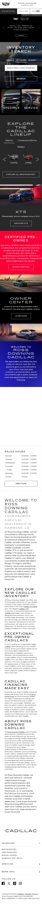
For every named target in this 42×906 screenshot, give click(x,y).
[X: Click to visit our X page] (10, 883)
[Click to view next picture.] (39, 27)
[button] (8, 11)
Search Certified (21, 267)
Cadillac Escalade (30, 607)
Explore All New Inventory (21, 174)
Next (37, 159)
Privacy (35, 894)
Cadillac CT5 (9, 613)
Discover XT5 (21, 223)
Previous (4, 159)
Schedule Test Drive (12, 858)
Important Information (31, 15)
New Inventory (9, 849)
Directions (23, 11)
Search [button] (21, 79)
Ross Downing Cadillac (16, 732)
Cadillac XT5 (24, 609)
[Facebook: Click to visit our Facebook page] (4, 883)
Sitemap (28, 894)
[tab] (10, 60)
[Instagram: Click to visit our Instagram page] (21, 883)
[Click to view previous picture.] (3, 27)
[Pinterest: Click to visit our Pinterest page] (15, 883)
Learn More (21, 316)
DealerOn (21, 894)
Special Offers (9, 855)
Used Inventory (9, 852)
